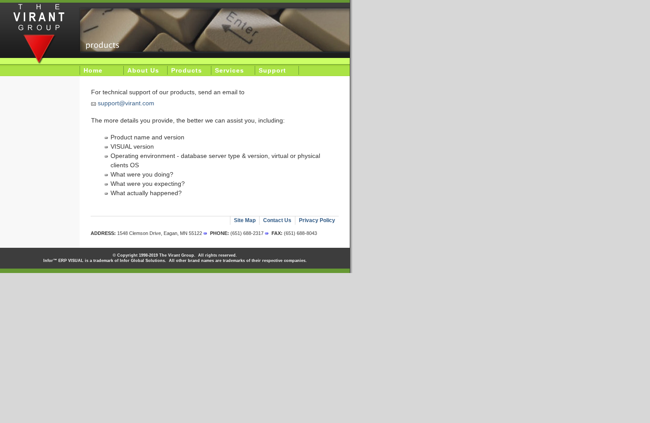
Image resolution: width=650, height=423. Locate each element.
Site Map (245, 220)
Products (186, 70)
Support (272, 70)
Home (93, 70)
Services (229, 70)
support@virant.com (126, 103)
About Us (143, 70)
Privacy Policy (317, 220)
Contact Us (277, 220)
